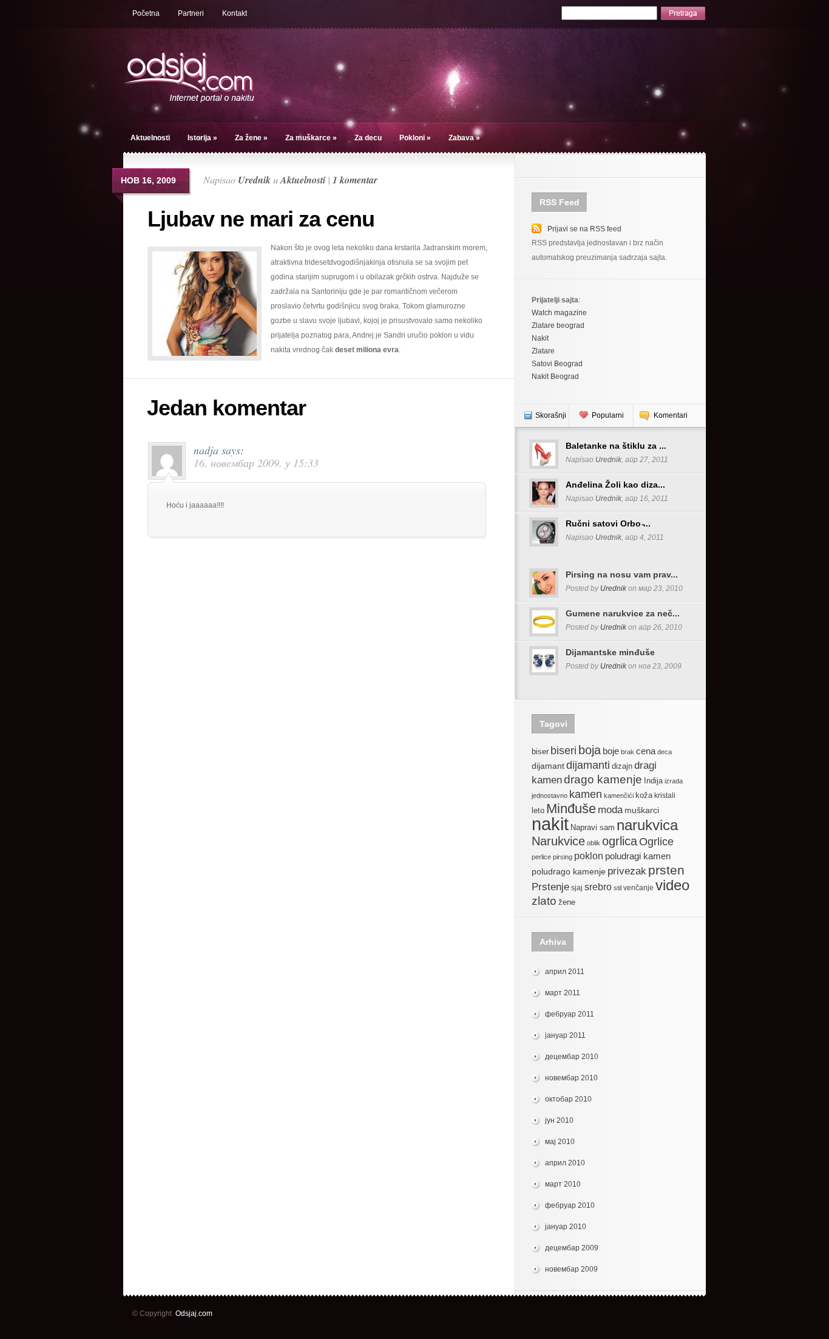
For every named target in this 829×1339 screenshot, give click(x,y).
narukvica (647, 825)
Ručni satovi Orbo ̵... (608, 523)
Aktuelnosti (150, 138)
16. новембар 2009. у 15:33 (256, 462)
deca (664, 751)
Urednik (254, 179)
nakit (550, 824)
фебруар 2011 (569, 1014)
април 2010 (565, 1163)
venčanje (638, 888)
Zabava (464, 138)
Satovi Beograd (557, 363)
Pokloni (415, 138)
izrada (674, 781)
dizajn (622, 766)
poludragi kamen (638, 856)
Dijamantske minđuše (610, 652)
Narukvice (558, 841)
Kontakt (234, 13)
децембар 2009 (571, 1248)
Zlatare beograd (558, 325)
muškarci (641, 810)
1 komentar (355, 179)
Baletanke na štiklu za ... (616, 446)
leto (538, 810)
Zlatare (543, 351)
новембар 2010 (571, 1078)
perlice (541, 856)
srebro (598, 887)
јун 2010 (559, 1120)
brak (627, 751)
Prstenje (550, 887)
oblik (593, 843)
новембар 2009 (571, 1269)
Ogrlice (656, 841)
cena (645, 751)
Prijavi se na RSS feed (584, 229)
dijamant (548, 766)
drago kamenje (603, 779)
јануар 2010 (565, 1226)
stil (617, 887)
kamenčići (619, 795)
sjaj (577, 888)
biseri (563, 750)
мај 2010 (560, 1141)
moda (610, 810)
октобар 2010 (568, 1099)
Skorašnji (550, 415)
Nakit (540, 338)
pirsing (562, 856)
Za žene (251, 138)
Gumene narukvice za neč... (623, 613)
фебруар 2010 (570, 1205)
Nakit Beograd (555, 376)
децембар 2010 (571, 1056)
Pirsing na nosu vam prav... (622, 574)
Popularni (608, 415)
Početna (146, 13)
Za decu (368, 138)
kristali (664, 795)
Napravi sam (592, 827)
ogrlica (619, 841)
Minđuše (571, 808)
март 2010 (563, 1184)
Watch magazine (559, 312)
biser (540, 752)
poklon (588, 856)
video (672, 885)
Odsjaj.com (193, 1313)
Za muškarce (311, 138)
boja (589, 750)
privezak (626, 871)
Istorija (202, 138)
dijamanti (588, 764)
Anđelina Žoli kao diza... (615, 484)
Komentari (671, 415)
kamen (585, 794)
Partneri (191, 13)
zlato (544, 900)
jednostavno (549, 795)
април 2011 (564, 971)
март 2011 (562, 993)
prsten (666, 870)
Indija (653, 780)
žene (566, 902)
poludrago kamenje (569, 871)
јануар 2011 (565, 1035)
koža (643, 795)
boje (611, 751)
